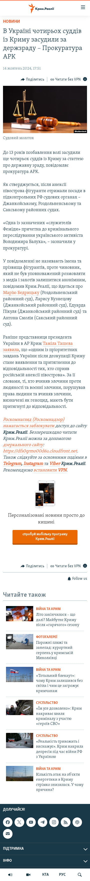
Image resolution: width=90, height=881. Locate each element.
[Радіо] (10, 874)
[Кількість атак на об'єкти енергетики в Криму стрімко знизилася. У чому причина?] (19, 773)
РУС (62, 875)
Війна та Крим (48, 609)
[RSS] (65, 822)
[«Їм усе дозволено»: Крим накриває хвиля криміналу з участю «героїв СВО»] (19, 707)
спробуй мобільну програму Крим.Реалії (45, 536)
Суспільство (47, 703)
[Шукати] (79, 874)
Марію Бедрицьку (21, 293)
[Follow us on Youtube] (31, 822)
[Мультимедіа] (28, 874)
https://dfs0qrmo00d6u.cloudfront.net (40, 451)
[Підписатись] (7, 834)
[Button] (32, 79)
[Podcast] (77, 822)
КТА (45, 875)
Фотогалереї (46, 637)
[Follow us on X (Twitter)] (19, 822)
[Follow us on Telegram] (42, 822)
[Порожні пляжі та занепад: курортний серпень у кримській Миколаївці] (19, 641)
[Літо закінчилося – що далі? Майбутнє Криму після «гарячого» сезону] (19, 613)
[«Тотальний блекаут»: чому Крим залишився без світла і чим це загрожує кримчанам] (19, 674)
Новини (11, 22)
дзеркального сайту (23, 445)
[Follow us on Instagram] (54, 822)
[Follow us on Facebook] (7, 822)
